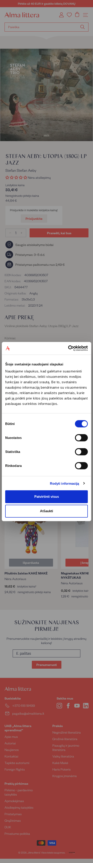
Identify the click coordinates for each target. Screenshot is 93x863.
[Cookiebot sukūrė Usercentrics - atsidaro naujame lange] (68, 348)
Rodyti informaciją (64, 483)
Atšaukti (46, 511)
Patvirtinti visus (46, 496)
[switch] (81, 437)
